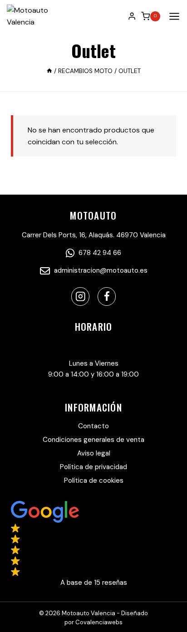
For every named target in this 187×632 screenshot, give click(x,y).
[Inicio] (49, 71)
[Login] (132, 15)
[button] (93, 544)
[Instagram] (80, 296)
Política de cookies (93, 480)
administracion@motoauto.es (100, 270)
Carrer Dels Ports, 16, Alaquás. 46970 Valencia (94, 235)
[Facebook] (107, 296)
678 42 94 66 (99, 252)
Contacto (93, 426)
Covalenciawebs (99, 622)
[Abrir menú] (172, 16)
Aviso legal (93, 453)
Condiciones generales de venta (93, 439)
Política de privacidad (93, 466)
